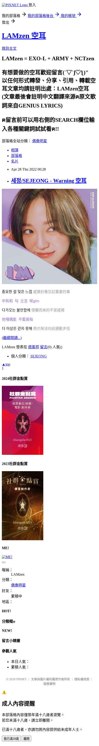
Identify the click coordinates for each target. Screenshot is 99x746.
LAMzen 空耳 (24, 36)
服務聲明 (49, 683)
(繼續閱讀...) (12, 338)
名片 (14, 161)
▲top (6, 364)
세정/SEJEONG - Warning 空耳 (49, 181)
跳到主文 (9, 48)
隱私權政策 (81, 679)
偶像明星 (39, 141)
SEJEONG (38, 356)
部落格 (16, 156)
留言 (43, 347)
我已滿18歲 (11, 738)
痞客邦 (33, 347)
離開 (26, 738)
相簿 (14, 150)
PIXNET (21, 679)
